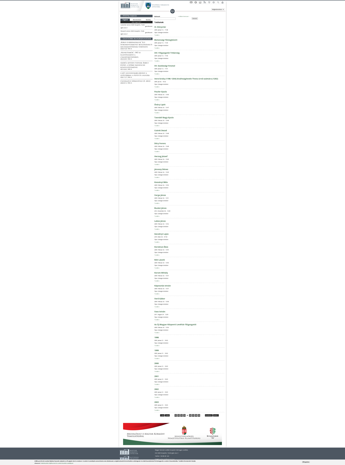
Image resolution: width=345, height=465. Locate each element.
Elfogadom (306, 462)
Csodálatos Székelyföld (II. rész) (135, 81)
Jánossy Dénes (161, 169)
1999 (156, 350)
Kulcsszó (157, 16)
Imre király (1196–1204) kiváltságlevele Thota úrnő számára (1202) (186, 78)
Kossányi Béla (161, 182)
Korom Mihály (161, 272)
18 (196, 415)
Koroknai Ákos (161, 247)
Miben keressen (184, 16)
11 (175, 415)
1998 (156, 337)
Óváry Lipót (159, 104)
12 (178, 415)
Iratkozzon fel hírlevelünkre (191, 2)
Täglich (125, 20)
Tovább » (157, 35)
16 (190, 415)
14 (184, 415)
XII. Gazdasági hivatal (164, 66)
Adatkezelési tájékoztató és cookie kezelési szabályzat (57, 463)
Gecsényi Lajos (161, 234)
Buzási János (160, 208)
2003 (156, 402)
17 (193, 415)
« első (162, 415)
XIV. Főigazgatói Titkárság (167, 53)
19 (199, 415)
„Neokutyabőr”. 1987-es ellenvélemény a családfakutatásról (130, 55)
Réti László (159, 260)
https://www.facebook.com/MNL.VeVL (196, 2)
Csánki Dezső (160, 130)
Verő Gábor (159, 298)
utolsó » (216, 415)
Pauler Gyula (160, 91)
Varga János (160, 195)
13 (181, 415)
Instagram (200, 2)
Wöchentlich (137, 20)
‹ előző (167, 415)
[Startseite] (129, 5)
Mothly (148, 20)
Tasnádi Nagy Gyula (164, 117)
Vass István (159, 311)
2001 (156, 376)
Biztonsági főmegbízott (165, 40)
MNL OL (130, 48)
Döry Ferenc (160, 143)
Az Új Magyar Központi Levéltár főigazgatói (175, 324)
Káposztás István (162, 285)
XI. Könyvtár (160, 27)
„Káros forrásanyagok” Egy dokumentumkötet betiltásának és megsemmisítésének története (136, 45)
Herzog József (161, 156)
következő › (208, 415)
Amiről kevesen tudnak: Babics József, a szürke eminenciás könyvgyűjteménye (134, 65)
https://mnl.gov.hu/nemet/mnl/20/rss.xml (205, 2)
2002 (156, 389)
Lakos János (160, 221)
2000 (156, 363)
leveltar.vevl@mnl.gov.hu (166, 459)
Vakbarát (209, 2)
